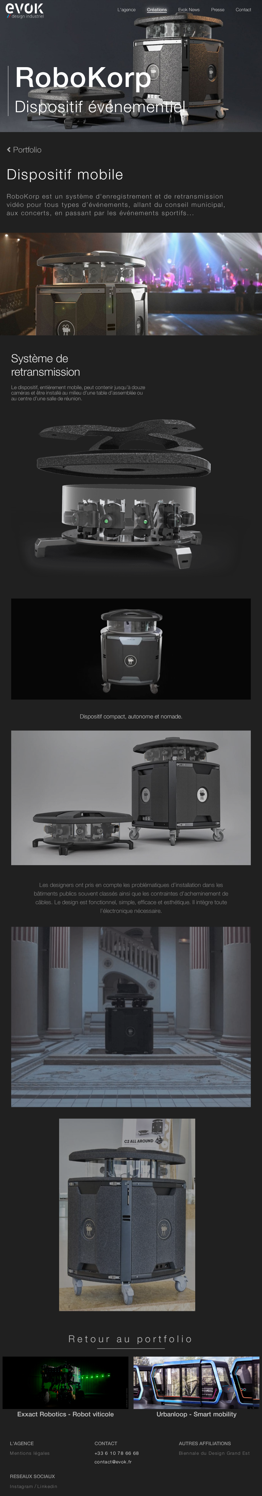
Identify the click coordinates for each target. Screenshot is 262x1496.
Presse (217, 9)
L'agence (126, 9)
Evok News (189, 9)
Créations (157, 9)
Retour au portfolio (131, 1338)
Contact (243, 9)
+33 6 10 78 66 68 (117, 1453)
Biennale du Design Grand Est (214, 1453)
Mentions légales (30, 1453)
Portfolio (26, 149)
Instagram (21, 1486)
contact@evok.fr (113, 1461)
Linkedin (47, 1486)
